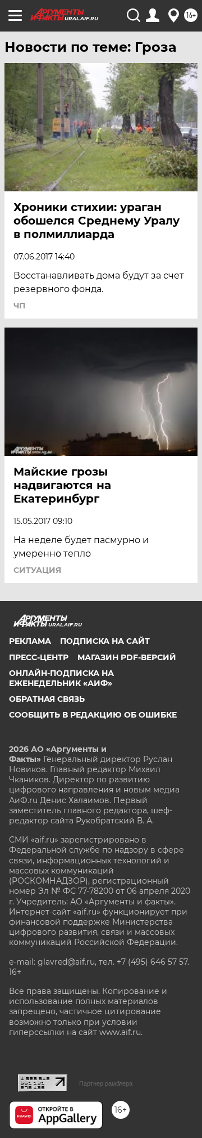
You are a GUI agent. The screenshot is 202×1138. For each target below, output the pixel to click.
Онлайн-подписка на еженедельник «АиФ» (61, 678)
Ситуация (37, 570)
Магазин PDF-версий (126, 657)
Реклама (30, 641)
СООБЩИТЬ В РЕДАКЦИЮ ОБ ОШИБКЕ (93, 715)
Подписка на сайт (105, 641)
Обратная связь (47, 699)
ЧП (19, 306)
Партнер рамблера (105, 1083)
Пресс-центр (38, 657)
